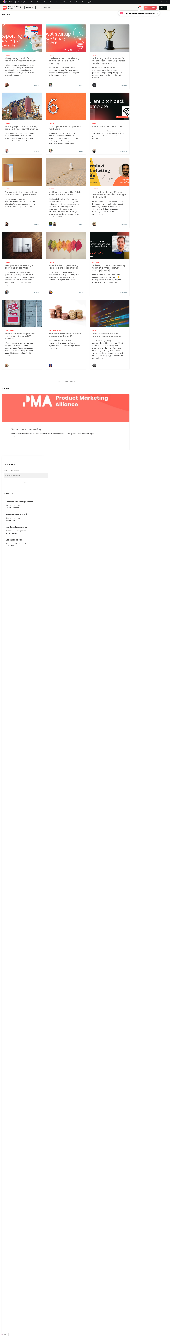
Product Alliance (49, 2)
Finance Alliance (75, 2)
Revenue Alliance (36, 2)
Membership (150, 7)
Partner (154, 2)
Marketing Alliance (23, 2)
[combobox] (4, 1334)
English (5, 1334)
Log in (163, 7)
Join (25, 482)
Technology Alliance (88, 2)
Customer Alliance (62, 2)
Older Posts (70, 381)
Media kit (164, 2)
